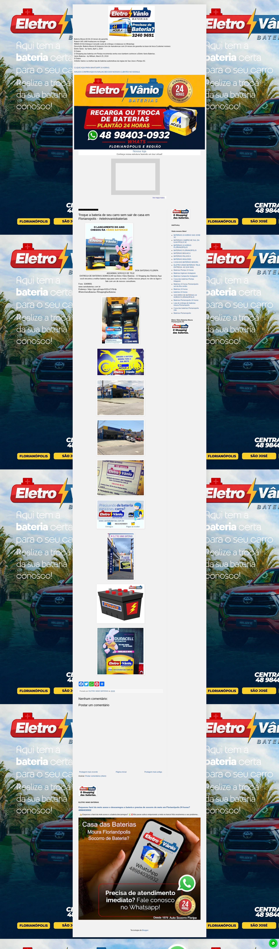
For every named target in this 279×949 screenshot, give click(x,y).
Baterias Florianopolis (182, 313)
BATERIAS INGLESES (182, 259)
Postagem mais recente (88, 772)
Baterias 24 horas (181, 289)
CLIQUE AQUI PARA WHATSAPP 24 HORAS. (92, 68)
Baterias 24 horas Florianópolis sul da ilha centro (186, 285)
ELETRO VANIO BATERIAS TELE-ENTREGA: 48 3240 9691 (187, 266)
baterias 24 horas (180, 292)
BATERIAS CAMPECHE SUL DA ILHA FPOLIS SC (186, 241)
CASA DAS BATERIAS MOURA (186, 262)
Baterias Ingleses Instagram (185, 273)
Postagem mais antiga (153, 772)
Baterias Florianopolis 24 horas (186, 300)
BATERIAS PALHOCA (182, 256)
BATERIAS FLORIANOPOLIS (185, 250)
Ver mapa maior (158, 198)
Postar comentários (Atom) (95, 776)
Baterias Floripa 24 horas (184, 270)
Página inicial (121, 772)
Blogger (145, 930)
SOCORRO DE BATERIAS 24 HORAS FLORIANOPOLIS (185, 296)
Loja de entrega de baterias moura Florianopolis (184, 304)
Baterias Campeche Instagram (186, 276)
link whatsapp (273, 943)
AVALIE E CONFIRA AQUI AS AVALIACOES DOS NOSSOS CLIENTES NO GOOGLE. (107, 72)
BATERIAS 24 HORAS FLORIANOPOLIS (182, 246)
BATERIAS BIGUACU (182, 253)
